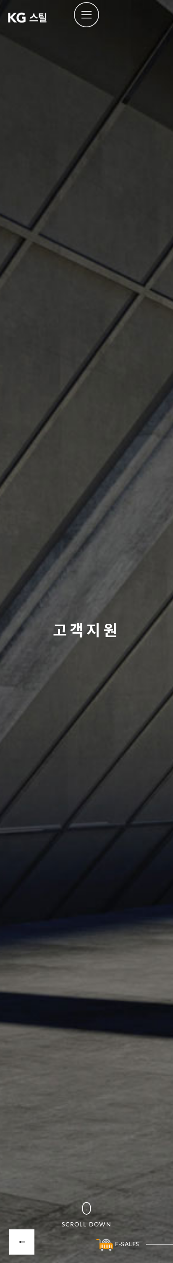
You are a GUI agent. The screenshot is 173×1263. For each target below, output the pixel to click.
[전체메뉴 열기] (86, 14)
